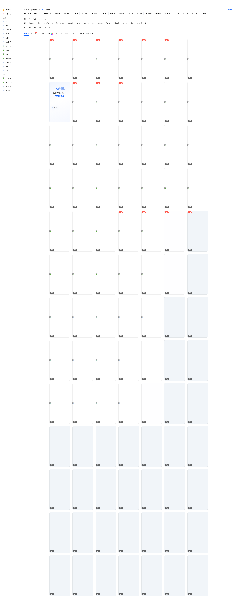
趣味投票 (112, 14)
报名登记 (8, 34)
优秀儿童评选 (47, 14)
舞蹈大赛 (185, 14)
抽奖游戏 (8, 58)
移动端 (8, 90)
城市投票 (139, 14)
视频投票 (66, 14)
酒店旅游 (78, 23)
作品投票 (94, 14)
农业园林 (116, 23)
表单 (45, 19)
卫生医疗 (39, 23)
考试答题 (8, 42)
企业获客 (8, 78)
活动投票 (75, 14)
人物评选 (36, 14)
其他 (146, 23)
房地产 (93, 23)
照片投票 (84, 14)
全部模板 (26, 9)
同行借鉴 (8, 86)
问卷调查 (8, 38)
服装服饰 (100, 23)
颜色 (48, 34)
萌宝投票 (167, 14)
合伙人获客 (9, 82)
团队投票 (130, 14)
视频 (7, 66)
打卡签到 (8, 50)
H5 (6, 21)
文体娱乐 (70, 23)
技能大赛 (149, 14)
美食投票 (57, 14)
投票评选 (8, 30)
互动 (50, 19)
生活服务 (124, 23)
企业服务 (132, 23)
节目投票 (103, 14)
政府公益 (139, 23)
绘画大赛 (194, 14)
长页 (7, 25)
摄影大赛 (176, 14)
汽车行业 (108, 23)
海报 (7, 54)
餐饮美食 (86, 23)
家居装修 (55, 23)
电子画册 (8, 62)
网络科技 (62, 23)
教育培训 (31, 23)
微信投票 (121, 14)
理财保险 (47, 23)
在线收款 (8, 46)
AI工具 (7, 71)
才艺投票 (158, 14)
